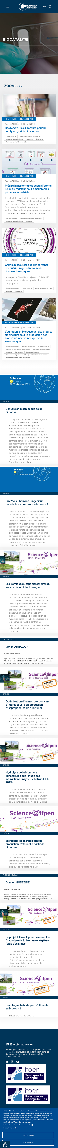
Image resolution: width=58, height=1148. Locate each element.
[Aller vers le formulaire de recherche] (50, 6)
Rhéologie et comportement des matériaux (18, 349)
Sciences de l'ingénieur (32, 352)
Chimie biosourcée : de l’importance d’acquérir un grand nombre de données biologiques (26, 268)
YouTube (19, 1061)
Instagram (13, 1061)
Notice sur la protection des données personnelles (17, 1125)
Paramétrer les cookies (11, 1128)
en (44, 6)
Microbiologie (29, 139)
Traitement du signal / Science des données (18, 357)
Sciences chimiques (11, 218)
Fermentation (19, 352)
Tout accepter (28, 1135)
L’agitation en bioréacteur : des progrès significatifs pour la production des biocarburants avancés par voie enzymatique (28, 336)
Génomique (9, 291)
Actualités (12, 123)
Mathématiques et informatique (39, 355)
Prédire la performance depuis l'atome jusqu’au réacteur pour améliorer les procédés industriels (28, 189)
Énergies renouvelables (12, 288)
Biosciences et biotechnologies (14, 139)
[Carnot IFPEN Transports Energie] (29, 1073)
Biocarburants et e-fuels (28, 346)
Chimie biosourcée (11, 136)
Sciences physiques (43, 346)
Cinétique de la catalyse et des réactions (30, 136)
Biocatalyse (39, 139)
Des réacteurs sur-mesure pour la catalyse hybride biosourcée (25, 129)
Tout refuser (28, 1142)
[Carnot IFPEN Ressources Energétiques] (29, 1094)
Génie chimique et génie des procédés (16, 142)
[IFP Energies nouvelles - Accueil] (27, 7)
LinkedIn (8, 1061)
